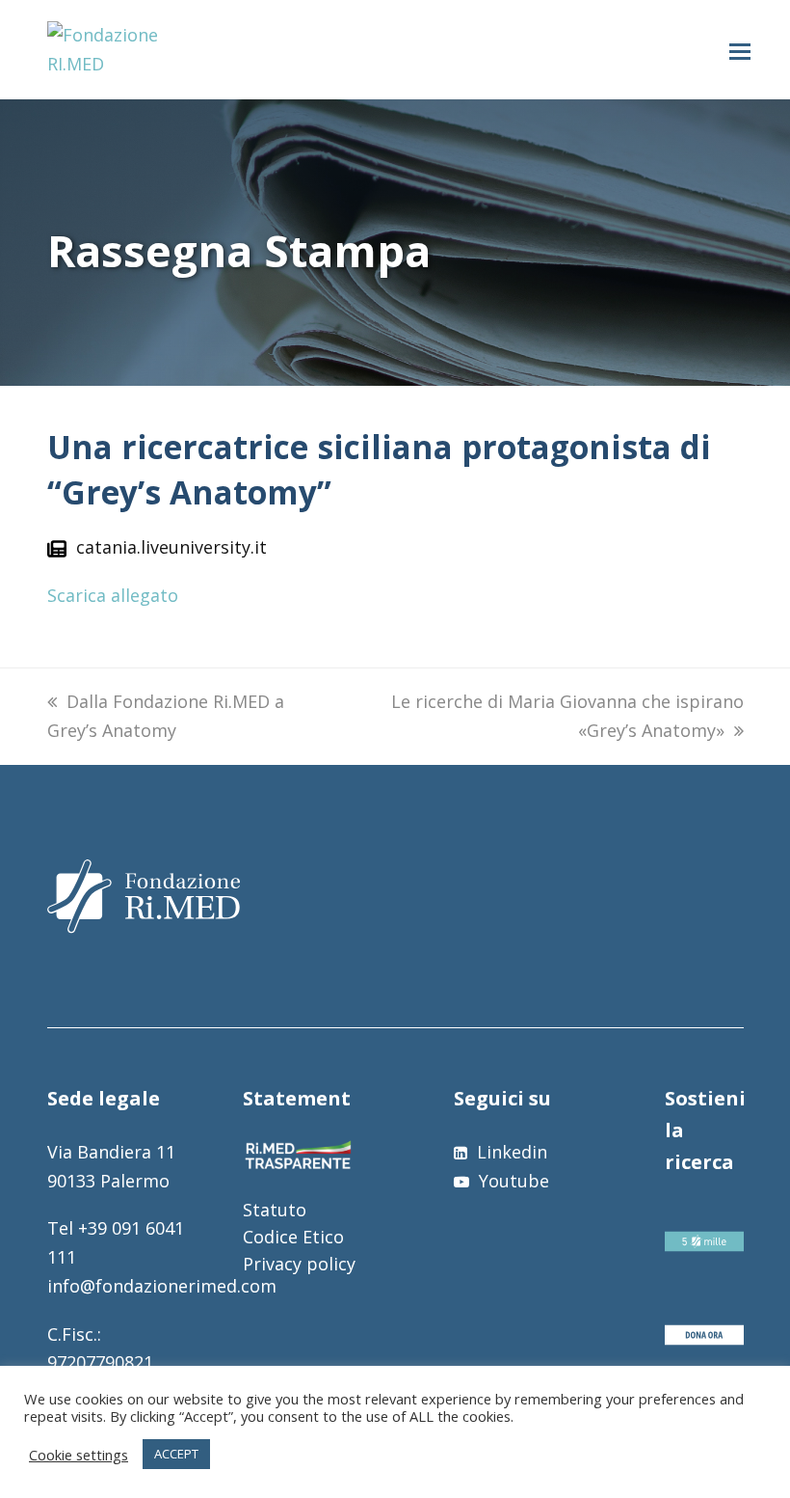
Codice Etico (293, 1236)
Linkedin (509, 1151)
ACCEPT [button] (176, 1453)
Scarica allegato (112, 595)
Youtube (511, 1180)
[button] (739, 50)
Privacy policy (299, 1263)
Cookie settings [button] (78, 1454)
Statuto (274, 1209)
